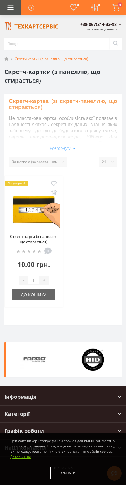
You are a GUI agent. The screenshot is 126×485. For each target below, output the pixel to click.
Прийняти (66, 473)
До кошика (34, 294)
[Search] (115, 44)
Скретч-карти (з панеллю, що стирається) (33, 239)
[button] (101, 24)
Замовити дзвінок (101, 29)
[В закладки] (53, 183)
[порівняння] (53, 192)
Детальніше (20, 456)
